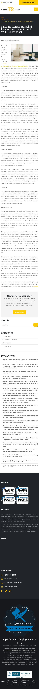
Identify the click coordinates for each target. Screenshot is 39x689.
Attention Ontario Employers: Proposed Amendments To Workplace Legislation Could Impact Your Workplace (20, 394)
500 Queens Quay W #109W (13, 583)
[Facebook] (1, 591)
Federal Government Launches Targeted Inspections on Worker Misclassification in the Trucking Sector (20, 450)
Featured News (7, 343)
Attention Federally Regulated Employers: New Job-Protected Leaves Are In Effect (20, 433)
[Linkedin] (10, 591)
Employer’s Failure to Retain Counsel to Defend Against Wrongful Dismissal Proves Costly (20, 416)
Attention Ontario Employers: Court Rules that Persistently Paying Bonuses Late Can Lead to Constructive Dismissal (20, 366)
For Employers (6, 336)
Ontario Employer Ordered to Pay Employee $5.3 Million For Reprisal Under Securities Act (20, 461)
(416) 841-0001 (10, 575)
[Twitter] (6, 591)
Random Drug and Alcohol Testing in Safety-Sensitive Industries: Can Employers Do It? (20, 360)
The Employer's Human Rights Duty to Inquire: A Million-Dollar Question (20, 372)
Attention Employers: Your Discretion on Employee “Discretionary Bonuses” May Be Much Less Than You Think (20, 389)
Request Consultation (28, 2)
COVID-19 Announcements (10, 339)
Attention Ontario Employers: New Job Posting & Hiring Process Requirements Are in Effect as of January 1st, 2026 (20, 444)
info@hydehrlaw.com (11, 579)
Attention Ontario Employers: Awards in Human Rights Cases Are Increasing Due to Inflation (20, 377)
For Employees (7, 346)
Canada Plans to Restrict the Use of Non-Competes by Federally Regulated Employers (20, 455)
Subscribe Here (19, 312)
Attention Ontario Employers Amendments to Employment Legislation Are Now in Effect (20, 438)
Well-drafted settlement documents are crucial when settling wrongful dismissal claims (20, 411)
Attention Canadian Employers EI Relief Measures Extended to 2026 (20, 466)
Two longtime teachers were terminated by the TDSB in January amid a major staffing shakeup (20, 406)
